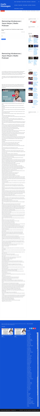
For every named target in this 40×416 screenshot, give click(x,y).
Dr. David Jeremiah (29, 382)
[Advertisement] (20, 14)
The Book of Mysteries (30, 402)
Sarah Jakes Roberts (29, 340)
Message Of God (13, 410)
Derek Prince (28, 368)
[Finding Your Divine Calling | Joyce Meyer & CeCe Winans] (30, 78)
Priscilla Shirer (20, 5)
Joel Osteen (16, 5)
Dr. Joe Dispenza (29, 376)
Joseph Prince (29, 349)
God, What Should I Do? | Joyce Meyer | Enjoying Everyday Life (35, 90)
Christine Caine (29, 367)
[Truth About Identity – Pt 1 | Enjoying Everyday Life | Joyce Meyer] (30, 73)
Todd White (28, 364)
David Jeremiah (25, 5)
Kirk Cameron (33, 5)
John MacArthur (29, 358)
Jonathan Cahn (33, 1)
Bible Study (28, 394)
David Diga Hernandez (30, 345)
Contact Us (37, 410)
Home (15, 1)
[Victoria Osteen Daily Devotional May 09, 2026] (30, 58)
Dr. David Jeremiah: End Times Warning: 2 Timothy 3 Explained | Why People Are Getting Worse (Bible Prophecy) (36, 51)
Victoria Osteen (29, 350)
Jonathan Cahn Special (30, 378)
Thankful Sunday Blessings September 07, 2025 (30, 40)
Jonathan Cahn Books (30, 398)
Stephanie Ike (29, 363)
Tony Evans (28, 353)
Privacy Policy (29, 410)
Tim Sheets (28, 354)
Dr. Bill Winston (29, 388)
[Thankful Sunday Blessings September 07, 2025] (30, 36)
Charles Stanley (16, 8)
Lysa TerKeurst (29, 397)
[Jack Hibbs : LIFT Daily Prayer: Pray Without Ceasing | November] (36, 58)
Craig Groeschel (29, 362)
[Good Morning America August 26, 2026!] (7, 331)
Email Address (3, 32)
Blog (27, 392)
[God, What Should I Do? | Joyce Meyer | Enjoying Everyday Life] (30, 89)
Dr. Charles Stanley (29, 339)
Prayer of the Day (23, 1)
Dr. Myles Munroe (29, 373)
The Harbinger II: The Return (30, 403)
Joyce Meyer (21, 8)
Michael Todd (29, 359)
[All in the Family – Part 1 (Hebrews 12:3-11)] (30, 46)
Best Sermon (29, 1)
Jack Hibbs (29, 5)
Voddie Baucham (29, 372)
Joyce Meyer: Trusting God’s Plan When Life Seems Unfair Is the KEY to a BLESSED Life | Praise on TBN (35, 96)
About (26, 410)
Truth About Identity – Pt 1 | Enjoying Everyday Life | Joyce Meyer (35, 74)
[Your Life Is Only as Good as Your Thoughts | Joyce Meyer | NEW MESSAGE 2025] (30, 83)
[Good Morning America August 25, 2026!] (20, 331)
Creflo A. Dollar (29, 344)
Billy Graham (28, 387)
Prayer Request (18, 1)
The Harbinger (29, 399)
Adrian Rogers (29, 348)
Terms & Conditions (33, 410)
